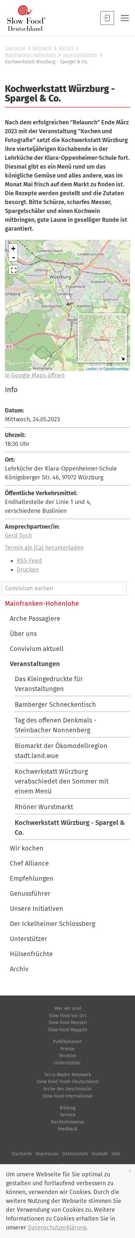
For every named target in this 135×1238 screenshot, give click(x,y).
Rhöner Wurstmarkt (44, 807)
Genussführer (30, 893)
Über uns (23, 634)
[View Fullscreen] (13, 269)
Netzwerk (42, 48)
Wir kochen (27, 848)
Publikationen (67, 1041)
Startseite (15, 48)
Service (67, 1115)
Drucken (28, 569)
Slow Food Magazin (67, 1030)
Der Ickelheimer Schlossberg (52, 924)
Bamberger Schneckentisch (55, 704)
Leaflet (91, 368)
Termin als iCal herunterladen (44, 547)
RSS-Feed (29, 560)
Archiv (19, 969)
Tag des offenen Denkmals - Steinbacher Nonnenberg (55, 725)
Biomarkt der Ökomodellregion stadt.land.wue (61, 751)
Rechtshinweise (67, 1122)
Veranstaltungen (80, 55)
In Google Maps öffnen (35, 375)
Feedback (67, 1129)
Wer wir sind (67, 1008)
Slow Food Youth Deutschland (67, 1081)
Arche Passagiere (35, 618)
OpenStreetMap (115, 368)
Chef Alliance (29, 863)
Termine (67, 1056)
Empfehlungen (31, 878)
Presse (67, 1049)
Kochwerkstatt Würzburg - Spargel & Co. (70, 827)
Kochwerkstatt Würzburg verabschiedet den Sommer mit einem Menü (61, 781)
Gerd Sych (18, 535)
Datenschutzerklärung (57, 1227)
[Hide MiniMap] (123, 358)
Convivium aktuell (37, 649)
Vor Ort (66, 48)
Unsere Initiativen (36, 909)
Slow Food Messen (67, 1022)
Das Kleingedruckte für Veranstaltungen (49, 684)
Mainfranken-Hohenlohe (30, 55)
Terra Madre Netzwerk (67, 1075)
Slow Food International (67, 1096)
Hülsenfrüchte (31, 954)
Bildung (67, 1108)
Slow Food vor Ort (67, 1015)
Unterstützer (28, 939)
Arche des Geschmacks (67, 1089)
